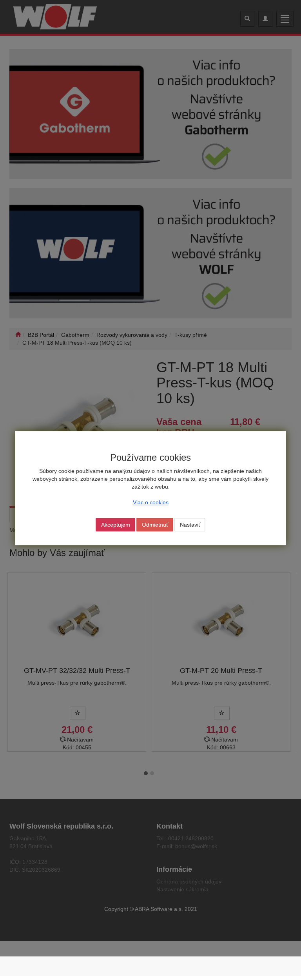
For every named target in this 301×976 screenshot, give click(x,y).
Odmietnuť (155, 525)
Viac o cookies (151, 502)
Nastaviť (190, 525)
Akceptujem (115, 525)
